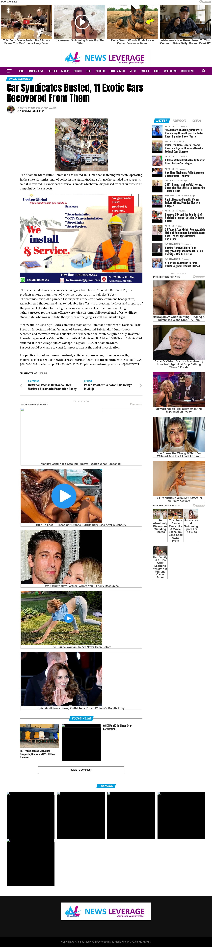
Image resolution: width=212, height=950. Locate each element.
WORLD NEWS (170, 71)
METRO (133, 71)
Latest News (187, 71)
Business (100, 71)
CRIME (156, 71)
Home (21, 71)
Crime (44, 373)
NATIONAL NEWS (35, 71)
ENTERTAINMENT (117, 71)
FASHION (65, 71)
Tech (88, 71)
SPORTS (77, 71)
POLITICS (52, 71)
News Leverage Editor (32, 111)
